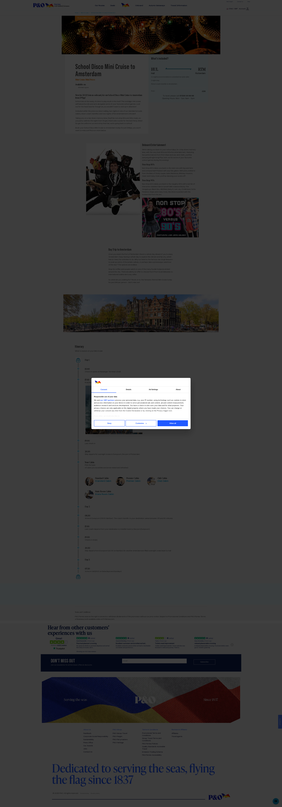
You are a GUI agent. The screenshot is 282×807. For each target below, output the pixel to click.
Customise (140, 423)
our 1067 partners (107, 400)
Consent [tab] (104, 389)
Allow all (172, 423)
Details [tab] (128, 389)
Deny (109, 423)
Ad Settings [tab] (153, 389)
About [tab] (178, 389)
